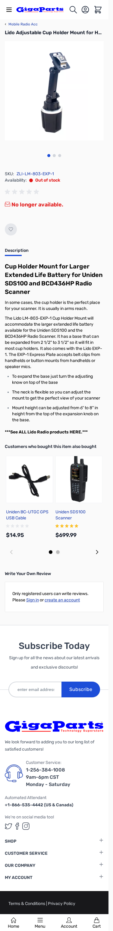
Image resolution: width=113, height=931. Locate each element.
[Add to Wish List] (11, 229)
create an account (62, 600)
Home (13, 926)
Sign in (32, 600)
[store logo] (42, 10)
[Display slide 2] (57, 552)
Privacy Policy (61, 903)
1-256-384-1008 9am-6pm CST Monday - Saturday (48, 777)
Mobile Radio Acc (21, 24)
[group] (23, 192)
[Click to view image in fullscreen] (54, 90)
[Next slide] (97, 552)
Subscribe (80, 689)
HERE (75, 432)
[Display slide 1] (50, 552)
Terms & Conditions (27, 903)
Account (69, 926)
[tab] (17, 252)
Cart (97, 926)
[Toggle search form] (73, 9)
